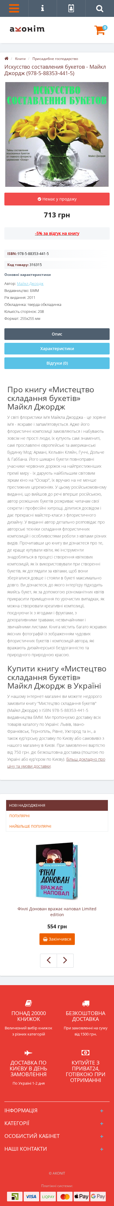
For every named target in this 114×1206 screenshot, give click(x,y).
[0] (99, 32)
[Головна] (6, 58)
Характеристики (57, 348)
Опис (57, 334)
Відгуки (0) (57, 363)
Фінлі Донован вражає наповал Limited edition (57, 911)
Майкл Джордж (30, 283)
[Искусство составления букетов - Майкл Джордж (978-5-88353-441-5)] (57, 134)
